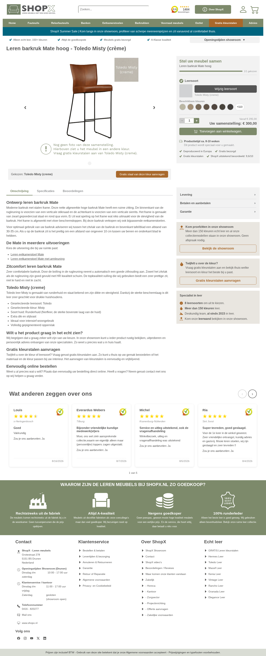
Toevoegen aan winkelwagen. (220, 131)
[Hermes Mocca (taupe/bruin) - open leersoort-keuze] (198, 107)
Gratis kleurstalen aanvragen (218, 280)
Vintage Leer (215, 579)
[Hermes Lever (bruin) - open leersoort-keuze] (206, 107)
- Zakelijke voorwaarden (159, 615)
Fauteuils (33, 22)
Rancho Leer (215, 585)
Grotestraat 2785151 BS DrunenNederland (31, 558)
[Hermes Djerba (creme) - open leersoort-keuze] (182, 107)
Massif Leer (215, 568)
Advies (253, 22)
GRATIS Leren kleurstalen (223, 550)
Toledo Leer (215, 562)
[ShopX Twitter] (38, 638)
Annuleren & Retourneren (97, 562)
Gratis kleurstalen (226, 22)
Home (12, 22)
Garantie (88, 568)
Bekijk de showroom (218, 248)
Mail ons (26, 614)
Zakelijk (149, 579)
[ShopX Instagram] (25, 638)
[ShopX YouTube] (31, 638)
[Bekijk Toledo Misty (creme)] (185, 90)
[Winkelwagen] (255, 9)
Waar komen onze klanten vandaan (165, 574)
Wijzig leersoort (226, 89)
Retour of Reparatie (94, 574)
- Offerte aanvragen (156, 609)
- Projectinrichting (155, 603)
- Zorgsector (152, 597)
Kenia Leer (214, 574)
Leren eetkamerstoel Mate (27, 254)
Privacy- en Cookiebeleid (97, 585)
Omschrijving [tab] (19, 191)
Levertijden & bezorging (96, 556)
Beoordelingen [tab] (73, 191)
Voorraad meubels (172, 22)
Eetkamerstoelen (112, 22)
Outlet (199, 22)
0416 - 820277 (30, 608)
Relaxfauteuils (60, 22)
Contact (149, 556)
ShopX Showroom (155, 550)
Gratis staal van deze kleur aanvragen (142, 174)
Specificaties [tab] (45, 191)
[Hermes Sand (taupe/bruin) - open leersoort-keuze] (190, 107)
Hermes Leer (215, 556)
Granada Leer (216, 591)
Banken (85, 22)
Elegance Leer (216, 597)
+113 (239, 107)
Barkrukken (142, 22)
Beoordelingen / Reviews (159, 568)
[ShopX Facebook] (18, 638)
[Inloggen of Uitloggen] (243, 9)
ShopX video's (153, 562)
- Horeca (150, 585)
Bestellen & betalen (94, 550)
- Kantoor (150, 591)
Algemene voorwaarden (96, 579)
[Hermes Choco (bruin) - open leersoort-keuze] (214, 107)
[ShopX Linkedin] (44, 638)
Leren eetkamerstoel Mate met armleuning (38, 258)
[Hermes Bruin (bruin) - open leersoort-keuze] (222, 107)
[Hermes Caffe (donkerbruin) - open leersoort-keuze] (230, 107)
